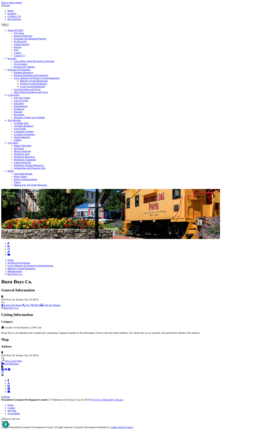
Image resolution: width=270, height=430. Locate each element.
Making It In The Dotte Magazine (30, 185)
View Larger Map (13, 361)
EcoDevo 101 (14, 16)
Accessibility (14, 413)
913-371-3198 (99, 399)
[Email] (9, 391)
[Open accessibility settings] (5, 424)
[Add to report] (2, 369)
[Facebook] (8, 380)
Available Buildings (23, 126)
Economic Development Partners (30, 38)
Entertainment (21, 106)
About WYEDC (16, 30)
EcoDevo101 (20, 41)
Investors (12, 13)
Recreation (19, 114)
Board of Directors (23, 36)
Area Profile (20, 128)
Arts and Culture (22, 97)
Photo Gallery (21, 176)
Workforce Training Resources (29, 165)
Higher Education (22, 145)
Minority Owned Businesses (34, 81)
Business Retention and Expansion (31, 75)
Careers (17, 52)
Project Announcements (25, 179)
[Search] (2, 372)
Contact (11, 408)
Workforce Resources (24, 157)
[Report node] (2, 366)
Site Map (12, 410)
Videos (17, 182)
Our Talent (13, 142)
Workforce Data (22, 154)
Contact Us (19, 55)
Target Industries (22, 137)
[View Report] (6, 369)
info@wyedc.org (114, 399)
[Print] (9, 388)
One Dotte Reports (23, 173)
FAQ (16, 50)
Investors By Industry (24, 66)
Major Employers (22, 151)
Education (19, 103)
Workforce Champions (25, 159)
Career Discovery (22, 162)
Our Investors (20, 64)
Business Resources (23, 72)
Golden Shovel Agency (121, 427)
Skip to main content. (11, 2)
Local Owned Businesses (32, 86)
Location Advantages (24, 134)
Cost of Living (21, 100)
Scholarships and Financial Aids (29, 168)
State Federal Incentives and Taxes (31, 92)
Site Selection (14, 19)
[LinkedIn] (9, 386)
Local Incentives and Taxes (27, 89)
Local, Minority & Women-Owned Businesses (37, 78)
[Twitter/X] (9, 383)
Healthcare (19, 109)
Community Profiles (24, 131)
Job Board (19, 148)
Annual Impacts (21, 44)
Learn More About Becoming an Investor (34, 61)
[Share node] (2, 375)
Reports (17, 47)
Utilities (17, 140)
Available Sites (21, 123)
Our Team (19, 33)
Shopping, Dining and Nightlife (29, 117)
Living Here (14, 95)
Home (11, 10)
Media (11, 171)
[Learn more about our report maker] (9, 369)
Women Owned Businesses (33, 83)
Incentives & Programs (19, 69)
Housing (18, 112)
